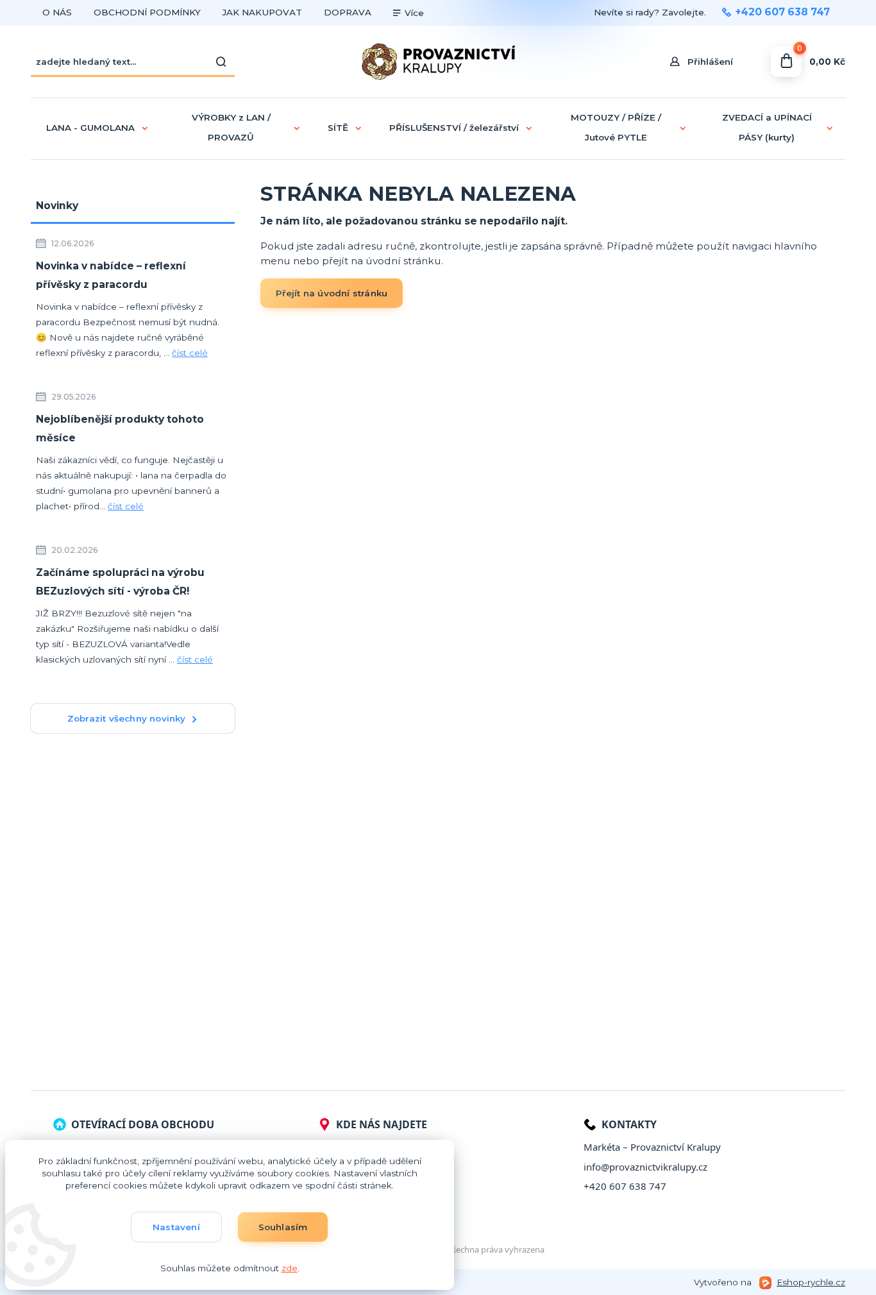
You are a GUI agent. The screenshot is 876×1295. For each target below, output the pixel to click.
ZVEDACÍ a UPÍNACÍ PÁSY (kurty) (767, 127)
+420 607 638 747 (783, 12)
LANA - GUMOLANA (90, 128)
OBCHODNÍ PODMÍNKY (147, 12)
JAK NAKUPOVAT (262, 12)
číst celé (190, 353)
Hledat (222, 61)
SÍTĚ (338, 128)
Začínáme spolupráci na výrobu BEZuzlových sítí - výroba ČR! (120, 581)
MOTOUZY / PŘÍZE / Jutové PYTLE (616, 127)
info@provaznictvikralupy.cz (645, 1166)
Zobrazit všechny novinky (126, 718)
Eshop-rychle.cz (811, 1282)
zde (290, 1268)
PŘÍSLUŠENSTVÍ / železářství (454, 128)
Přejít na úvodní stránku (332, 293)
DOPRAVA (347, 12)
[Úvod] (438, 61)
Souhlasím (283, 1227)
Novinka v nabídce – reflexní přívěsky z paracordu (111, 275)
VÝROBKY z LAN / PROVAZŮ (231, 127)
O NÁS (57, 12)
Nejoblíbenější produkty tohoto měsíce (120, 428)
